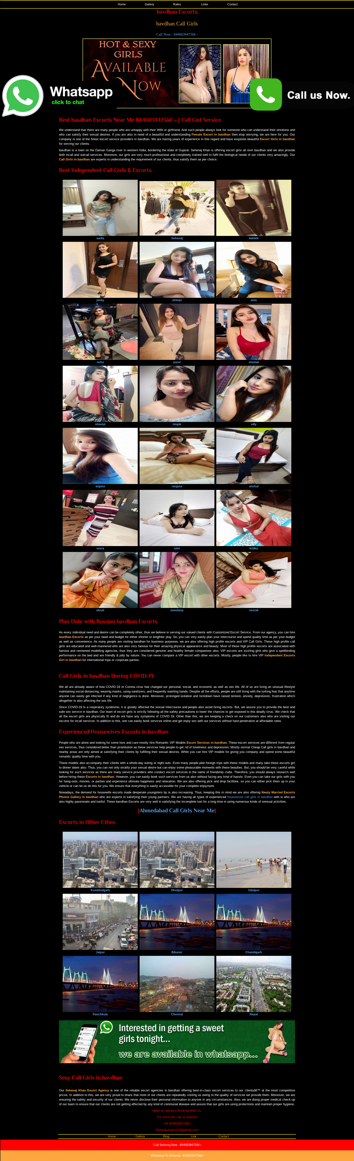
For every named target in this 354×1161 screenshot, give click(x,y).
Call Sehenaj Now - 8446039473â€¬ (177, 1144)
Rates (177, 4)
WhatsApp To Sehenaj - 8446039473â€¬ (177, 1155)
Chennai (177, 1014)
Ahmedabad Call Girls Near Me (177, 810)
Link (193, 1136)
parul (177, 362)
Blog (166, 1136)
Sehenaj (177, 238)
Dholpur (177, 890)
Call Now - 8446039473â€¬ (177, 34)
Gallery (149, 4)
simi (177, 548)
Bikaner (176, 952)
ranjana (177, 486)
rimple (177, 424)
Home (122, 4)
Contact (232, 4)
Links (204, 4)
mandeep (176, 610)
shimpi (177, 300)
